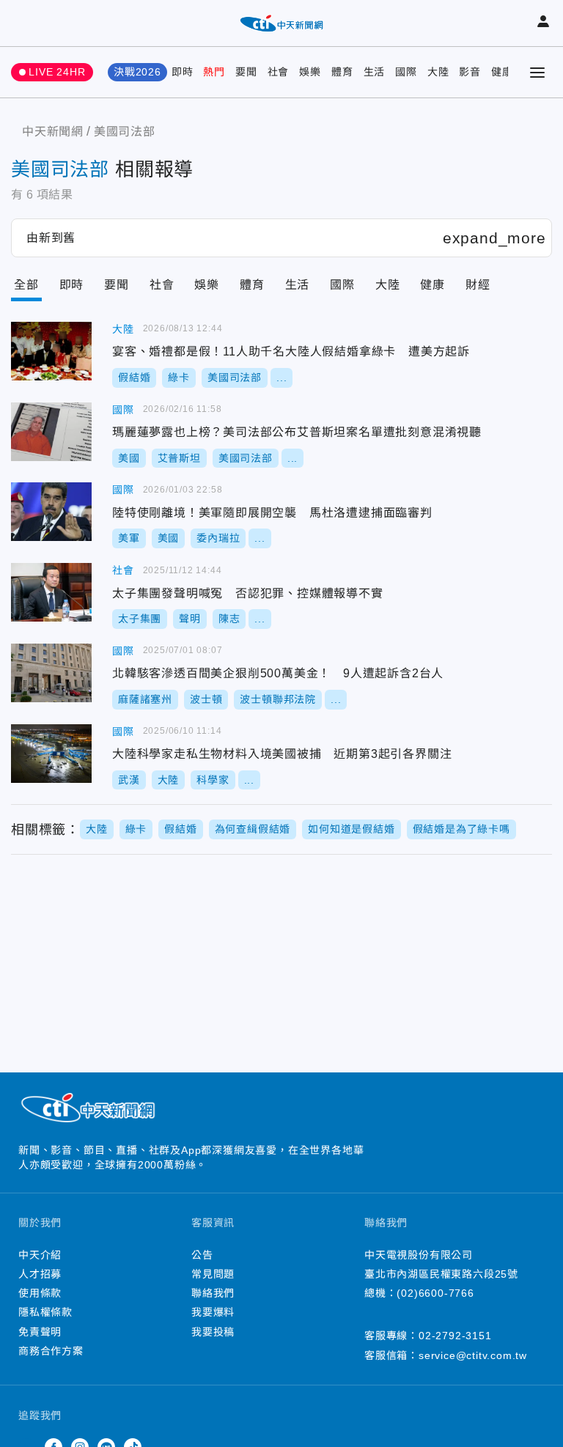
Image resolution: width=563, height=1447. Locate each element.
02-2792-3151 (455, 1335)
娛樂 (310, 72)
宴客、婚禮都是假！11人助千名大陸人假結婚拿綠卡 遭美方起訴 (51, 351)
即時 (183, 72)
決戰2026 (137, 72)
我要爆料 (213, 1312)
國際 (406, 72)
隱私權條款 (45, 1312)
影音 (470, 72)
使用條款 (40, 1293)
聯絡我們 (213, 1293)
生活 (375, 72)
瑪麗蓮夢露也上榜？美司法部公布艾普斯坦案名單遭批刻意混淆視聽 (51, 431)
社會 (279, 72)
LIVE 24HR (57, 72)
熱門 (214, 72)
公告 (202, 1255)
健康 (502, 72)
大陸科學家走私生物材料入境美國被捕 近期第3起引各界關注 (51, 753)
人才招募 (40, 1274)
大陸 (438, 72)
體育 (342, 72)
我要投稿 (213, 1332)
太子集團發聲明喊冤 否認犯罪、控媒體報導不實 (51, 592)
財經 (478, 285)
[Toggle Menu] (537, 72)
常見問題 (213, 1274)
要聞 (246, 72)
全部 (26, 285)
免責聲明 (40, 1332)
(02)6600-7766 (435, 1293)
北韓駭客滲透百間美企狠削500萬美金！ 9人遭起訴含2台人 (51, 673)
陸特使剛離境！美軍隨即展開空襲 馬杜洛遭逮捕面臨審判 (51, 511)
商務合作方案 (51, 1351)
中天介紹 (40, 1255)
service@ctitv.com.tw (473, 1355)
